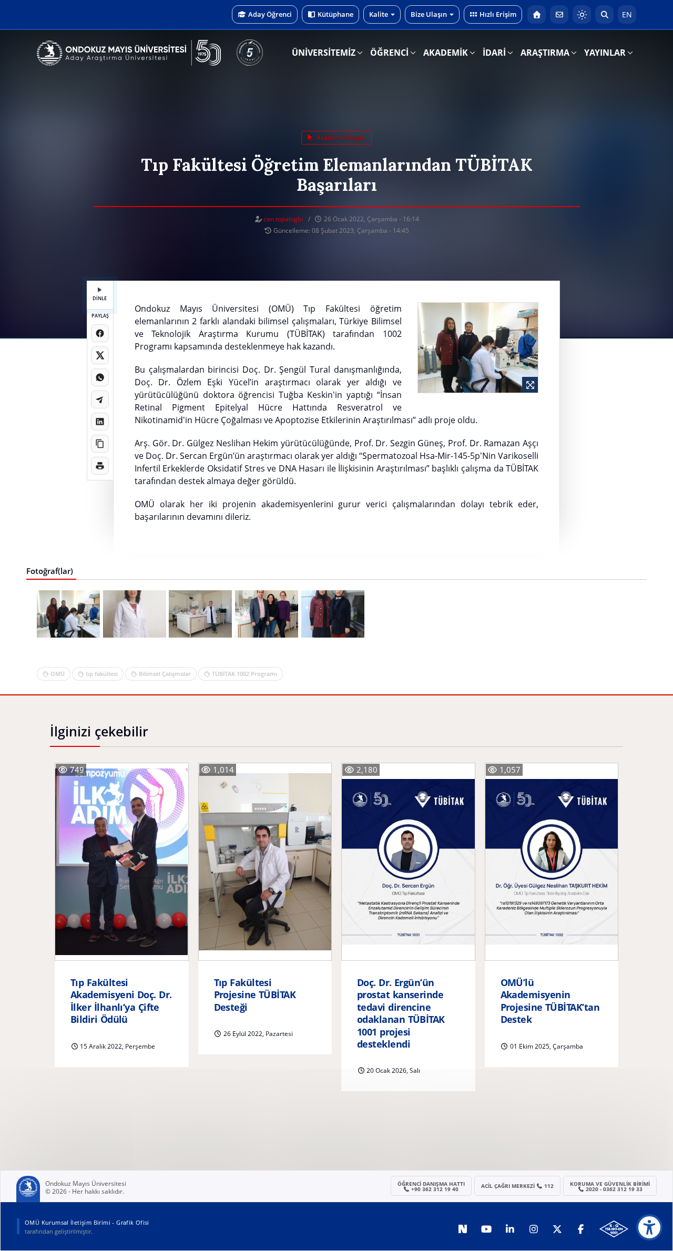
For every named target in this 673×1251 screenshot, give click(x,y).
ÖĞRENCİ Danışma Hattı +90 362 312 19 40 (431, 1186)
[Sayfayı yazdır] (100, 466)
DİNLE (100, 298)
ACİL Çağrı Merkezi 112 (517, 1186)
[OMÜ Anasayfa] (536, 14)
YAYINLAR (605, 52)
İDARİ (494, 52)
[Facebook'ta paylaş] (100, 333)
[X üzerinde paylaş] (100, 355)
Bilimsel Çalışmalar (165, 674)
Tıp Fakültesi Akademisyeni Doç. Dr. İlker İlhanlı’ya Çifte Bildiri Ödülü (120, 1001)
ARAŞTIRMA (545, 52)
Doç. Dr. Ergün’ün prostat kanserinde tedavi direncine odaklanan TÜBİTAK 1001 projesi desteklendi (401, 1013)
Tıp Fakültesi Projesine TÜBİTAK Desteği (255, 995)
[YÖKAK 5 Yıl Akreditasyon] (250, 52)
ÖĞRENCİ (389, 52)
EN (627, 14)
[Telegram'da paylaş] (100, 399)
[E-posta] (559, 14)
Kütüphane (335, 14)
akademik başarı (340, 137)
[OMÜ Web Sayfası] (129, 53)
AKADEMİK (445, 52)
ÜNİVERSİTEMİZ (323, 52)
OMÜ (57, 674)
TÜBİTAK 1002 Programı (244, 674)
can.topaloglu (283, 218)
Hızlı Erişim (498, 14)
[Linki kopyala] (100, 444)
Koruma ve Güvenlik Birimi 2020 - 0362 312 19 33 (610, 1186)
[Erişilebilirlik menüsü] (649, 1227)
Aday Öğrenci (270, 14)
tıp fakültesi (102, 674)
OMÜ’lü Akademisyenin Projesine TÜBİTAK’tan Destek (550, 1001)
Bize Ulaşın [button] (429, 14)
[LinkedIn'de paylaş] (100, 421)
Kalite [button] (378, 14)
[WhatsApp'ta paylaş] (100, 377)
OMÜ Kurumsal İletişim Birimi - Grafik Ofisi (87, 1222)
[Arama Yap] (604, 14)
